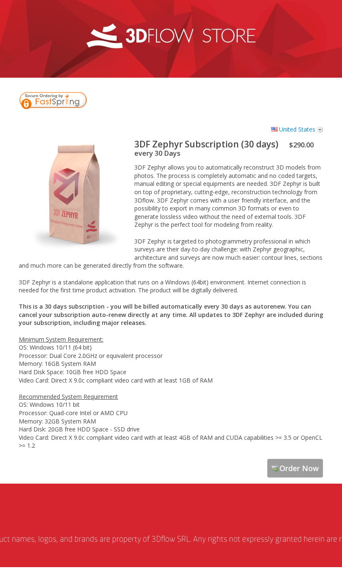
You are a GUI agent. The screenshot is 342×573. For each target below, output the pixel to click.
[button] (300, 101)
